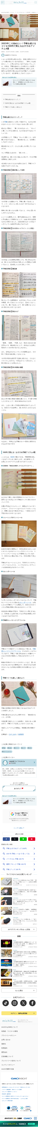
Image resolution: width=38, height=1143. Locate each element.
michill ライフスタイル (11, 55)
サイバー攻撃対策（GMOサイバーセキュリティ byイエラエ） (15, 1096)
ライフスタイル (20, 12)
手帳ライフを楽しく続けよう (13, 107)
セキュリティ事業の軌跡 (7, 1100)
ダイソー (17, 748)
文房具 (10, 748)
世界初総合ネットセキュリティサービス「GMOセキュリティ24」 (16, 1087)
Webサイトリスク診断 (17, 1089)
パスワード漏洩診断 (6, 1089)
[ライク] (36, 1)
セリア (23, 748)
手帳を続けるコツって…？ (12, 99)
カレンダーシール (25, 602)
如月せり (35, 924)
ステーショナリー (7, 751)
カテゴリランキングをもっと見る (19, 929)
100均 (12, 457)
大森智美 (21, 734)
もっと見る (19, 990)
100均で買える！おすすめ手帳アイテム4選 (17, 103)
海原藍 (35, 894)
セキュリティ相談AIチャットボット (9, 1091)
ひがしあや (12, 734)
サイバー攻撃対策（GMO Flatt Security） (10, 1098)
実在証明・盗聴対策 (6, 1093)
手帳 (5, 122)
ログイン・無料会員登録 (19, 1013)
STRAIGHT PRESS (32, 947)
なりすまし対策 (24, 1098)
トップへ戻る (18, 828)
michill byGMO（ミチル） (8, 12)
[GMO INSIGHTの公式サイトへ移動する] (19, 1077)
